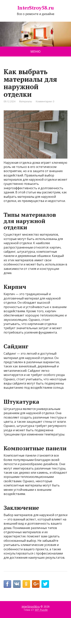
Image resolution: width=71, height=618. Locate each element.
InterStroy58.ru (35, 8)
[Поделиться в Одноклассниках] (26, 584)
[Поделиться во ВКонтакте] (17, 584)
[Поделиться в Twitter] (45, 584)
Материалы (25, 101)
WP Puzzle (41, 610)
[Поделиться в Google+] (36, 584)
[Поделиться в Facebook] (7, 584)
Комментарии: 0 (45, 101)
